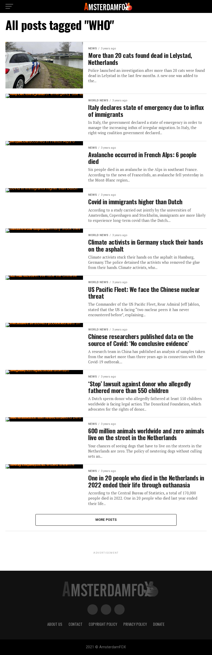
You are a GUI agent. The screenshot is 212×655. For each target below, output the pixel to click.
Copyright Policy (103, 624)
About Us (54, 624)
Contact (75, 624)
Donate (158, 624)
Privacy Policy (135, 624)
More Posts (106, 520)
